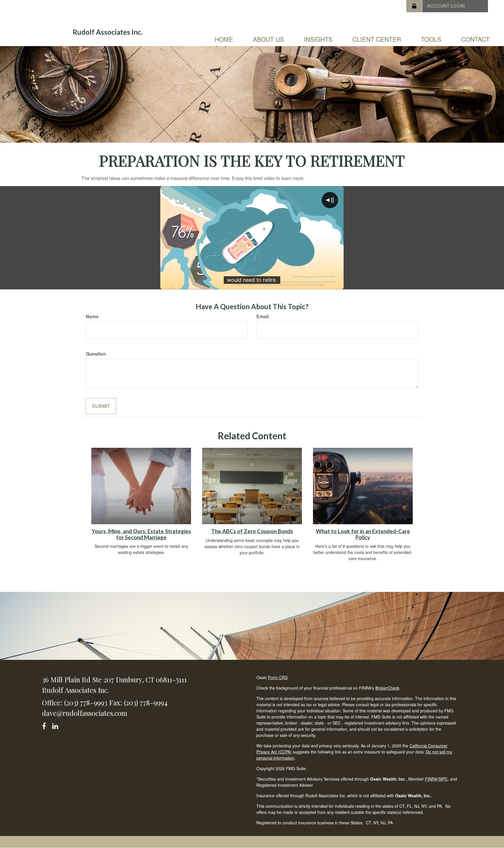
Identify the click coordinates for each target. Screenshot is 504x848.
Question (96, 354)
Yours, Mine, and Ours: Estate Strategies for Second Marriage (141, 534)
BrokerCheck (387, 688)
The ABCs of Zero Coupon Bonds (252, 531)
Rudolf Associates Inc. (108, 32)
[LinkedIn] (56, 725)
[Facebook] (46, 725)
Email (262, 316)
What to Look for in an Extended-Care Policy (363, 534)
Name (92, 316)
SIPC (443, 779)
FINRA (431, 779)
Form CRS (278, 677)
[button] (268, 39)
